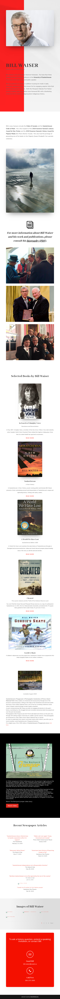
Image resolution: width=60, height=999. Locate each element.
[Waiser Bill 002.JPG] (9, 911)
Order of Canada (31, 126)
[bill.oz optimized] (44, 911)
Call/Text (30, 978)
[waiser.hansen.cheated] (10, 916)
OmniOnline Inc (34, 997)
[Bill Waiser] (30, 212)
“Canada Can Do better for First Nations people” (30, 887)
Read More (30, 438)
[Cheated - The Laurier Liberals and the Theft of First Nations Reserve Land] (30, 594)
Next (51, 923)
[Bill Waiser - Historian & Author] (30, 911)
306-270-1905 (30, 980)
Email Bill (30, 961)
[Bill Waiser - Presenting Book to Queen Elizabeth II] (30, 283)
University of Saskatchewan (42, 77)
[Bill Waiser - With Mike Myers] (30, 359)
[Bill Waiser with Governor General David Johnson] (30, 321)
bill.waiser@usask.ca (30, 964)
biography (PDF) (36, 240)
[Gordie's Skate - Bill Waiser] (30, 649)
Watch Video (12, 806)
